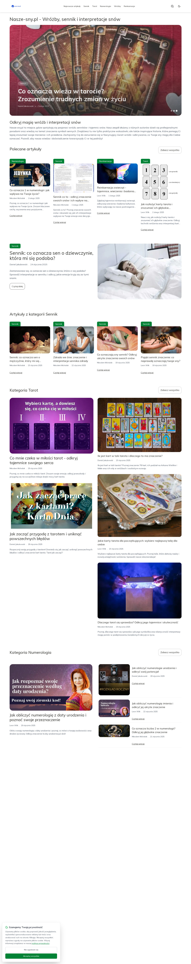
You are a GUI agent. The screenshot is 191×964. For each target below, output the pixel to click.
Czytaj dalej (17, 286)
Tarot (94, 6)
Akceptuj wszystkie (31, 956)
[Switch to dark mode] (179, 6)
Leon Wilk (22, 106)
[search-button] (172, 6)
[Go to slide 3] (176, 111)
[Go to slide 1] (171, 111)
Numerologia (105, 6)
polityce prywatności (40, 943)
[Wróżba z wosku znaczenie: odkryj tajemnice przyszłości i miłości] (96, 70)
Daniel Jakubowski (17, 544)
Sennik (86, 6)
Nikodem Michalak (17, 198)
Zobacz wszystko (169, 150)
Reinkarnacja (129, 6)
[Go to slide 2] (174, 111)
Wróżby (117, 6)
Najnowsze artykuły (72, 6)
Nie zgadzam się (31, 950)
